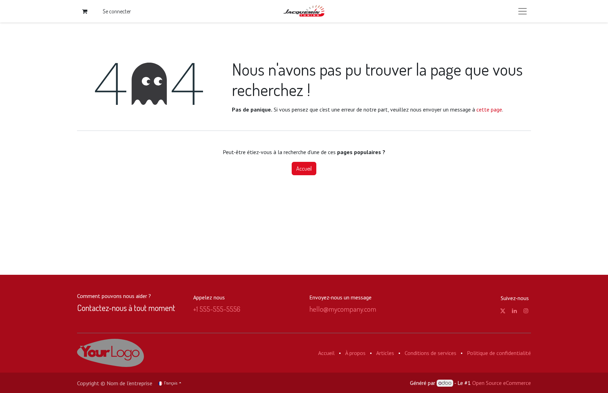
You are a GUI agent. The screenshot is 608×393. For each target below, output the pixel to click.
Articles (385, 352)
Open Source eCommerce (501, 382)
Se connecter (117, 11)
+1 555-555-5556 (216, 308)
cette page (489, 109)
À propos (355, 352)
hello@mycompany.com (342, 308)
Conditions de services (430, 352)
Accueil (304, 168)
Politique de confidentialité (499, 352)
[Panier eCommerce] (84, 11)
